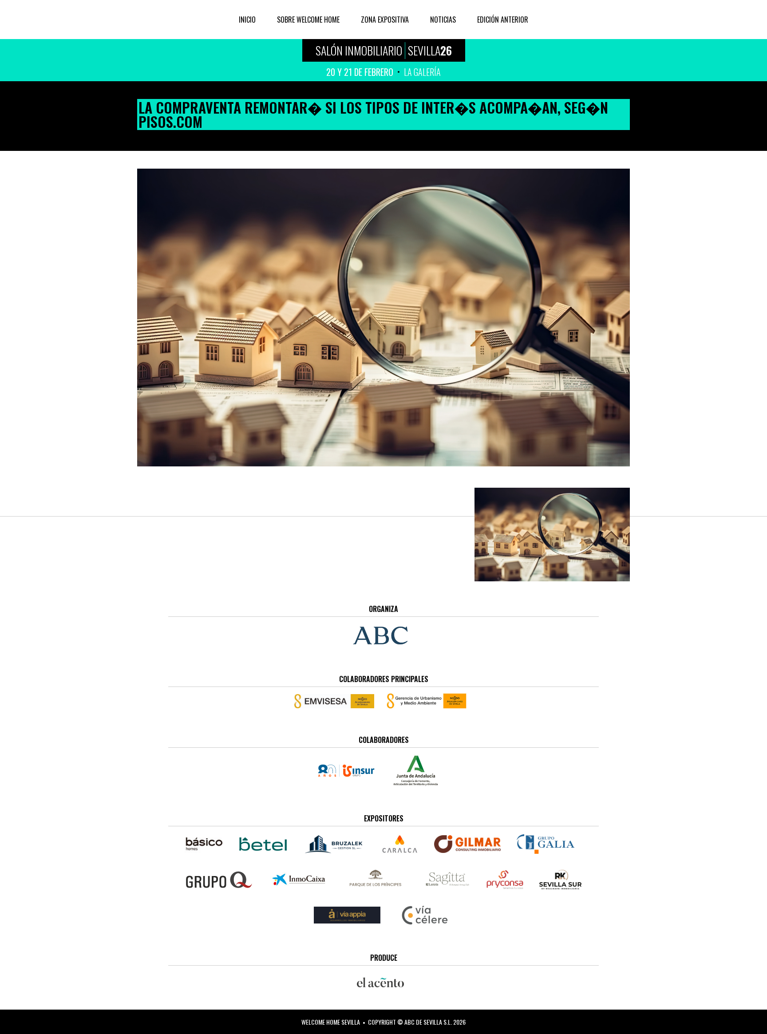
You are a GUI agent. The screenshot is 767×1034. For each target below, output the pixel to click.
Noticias (443, 19)
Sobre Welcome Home (308, 19)
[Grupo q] (219, 879)
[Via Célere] (424, 915)
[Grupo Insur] (349, 770)
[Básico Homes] (208, 844)
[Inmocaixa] (298, 879)
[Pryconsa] (504, 879)
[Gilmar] (467, 844)
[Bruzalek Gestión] (334, 844)
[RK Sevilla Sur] (560, 879)
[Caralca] (400, 844)
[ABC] (383, 635)
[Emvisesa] (337, 701)
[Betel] (263, 844)
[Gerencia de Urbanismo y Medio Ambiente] (426, 701)
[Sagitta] (447, 879)
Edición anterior (502, 19)
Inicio (247, 19)
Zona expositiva (385, 19)
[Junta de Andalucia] (415, 770)
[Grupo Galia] (545, 844)
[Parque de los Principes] (376, 879)
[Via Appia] (347, 915)
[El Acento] (383, 982)
